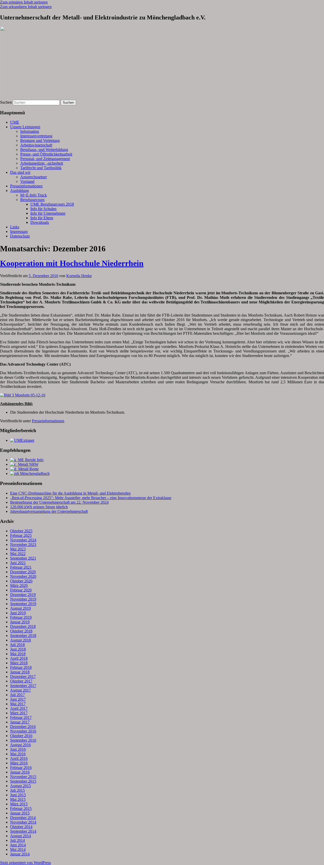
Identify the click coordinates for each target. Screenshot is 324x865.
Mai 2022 (18, 553)
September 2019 (23, 604)
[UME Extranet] (22, 440)
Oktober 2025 (21, 531)
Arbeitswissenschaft (36, 145)
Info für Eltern (41, 218)
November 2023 (23, 544)
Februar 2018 (21, 667)
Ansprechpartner (33, 177)
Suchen (6, 102)
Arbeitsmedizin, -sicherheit (41, 163)
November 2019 (23, 599)
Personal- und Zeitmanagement (45, 159)
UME (14, 122)
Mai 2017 (18, 704)
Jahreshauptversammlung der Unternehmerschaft (49, 511)
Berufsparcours (32, 199)
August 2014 (20, 836)
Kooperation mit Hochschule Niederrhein (72, 263)
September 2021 (23, 558)
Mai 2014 (18, 849)
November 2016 (23, 731)
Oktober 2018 (21, 631)
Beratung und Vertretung (40, 140)
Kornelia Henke (79, 276)
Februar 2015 (21, 808)
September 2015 (23, 781)
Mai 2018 (18, 654)
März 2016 (19, 763)
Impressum (19, 231)
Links (14, 227)
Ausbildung (19, 190)
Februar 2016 (21, 767)
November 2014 (23, 822)
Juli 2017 (17, 695)
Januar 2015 (20, 813)
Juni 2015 (18, 795)
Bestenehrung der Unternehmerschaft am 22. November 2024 (59, 502)
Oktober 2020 (21, 581)
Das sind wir (20, 172)
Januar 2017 (20, 722)
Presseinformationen (26, 186)
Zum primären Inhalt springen (24, 2)
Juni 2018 (18, 649)
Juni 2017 (18, 699)
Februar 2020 (21, 590)
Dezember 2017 (23, 676)
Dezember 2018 (23, 626)
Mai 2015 (18, 799)
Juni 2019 (18, 613)
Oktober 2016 (21, 736)
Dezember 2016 (23, 726)
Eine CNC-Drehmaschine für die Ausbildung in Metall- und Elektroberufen (70, 493)
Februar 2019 (21, 617)
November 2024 (23, 540)
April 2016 (19, 758)
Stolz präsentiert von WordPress (25, 862)
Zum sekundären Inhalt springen (26, 7)
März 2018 (19, 663)
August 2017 (20, 690)
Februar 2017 (21, 717)
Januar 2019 (20, 622)
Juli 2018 (17, 644)
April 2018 (19, 658)
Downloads (39, 222)
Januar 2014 (20, 854)
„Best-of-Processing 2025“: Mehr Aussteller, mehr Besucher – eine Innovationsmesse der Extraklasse (90, 498)
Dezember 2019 (23, 594)
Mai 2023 (18, 549)
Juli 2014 (17, 840)
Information (29, 131)
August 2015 (20, 786)
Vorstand (27, 181)
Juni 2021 (18, 563)
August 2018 (20, 640)
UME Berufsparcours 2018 (52, 204)
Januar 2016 (20, 772)
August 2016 (20, 745)
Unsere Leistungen (25, 127)
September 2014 (23, 831)
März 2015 (19, 804)
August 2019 (20, 608)
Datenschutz (20, 236)
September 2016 (23, 740)
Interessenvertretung (36, 136)
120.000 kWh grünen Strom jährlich (39, 507)
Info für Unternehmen (47, 213)
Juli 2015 (17, 790)
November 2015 (23, 776)
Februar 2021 (21, 567)
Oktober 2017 (21, 681)
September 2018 (23, 635)
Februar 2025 (21, 535)
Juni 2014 (18, 845)
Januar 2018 (20, 672)
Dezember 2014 (23, 817)
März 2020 (19, 585)
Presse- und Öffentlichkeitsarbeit (46, 154)
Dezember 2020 (23, 572)
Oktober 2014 (21, 827)
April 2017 (19, 708)
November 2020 (23, 576)
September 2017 (23, 685)
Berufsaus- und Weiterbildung (44, 149)
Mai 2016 (18, 754)
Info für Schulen (43, 209)
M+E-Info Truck (33, 195)
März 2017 (19, 713)
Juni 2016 (18, 749)
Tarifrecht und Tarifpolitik (41, 168)
